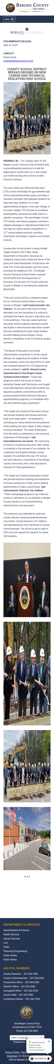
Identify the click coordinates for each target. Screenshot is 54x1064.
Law (5, 942)
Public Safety (10, 955)
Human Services (11, 938)
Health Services (11, 934)
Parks (6, 947)
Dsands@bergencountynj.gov (18, 61)
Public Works (10, 959)
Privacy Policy (12, 1052)
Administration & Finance (16, 930)
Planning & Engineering (15, 951)
